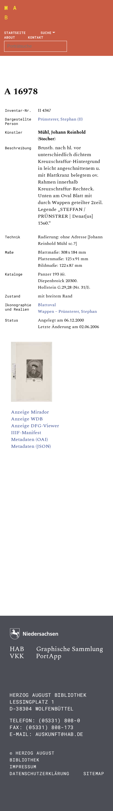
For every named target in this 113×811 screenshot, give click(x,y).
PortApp (48, 656)
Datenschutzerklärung (39, 773)
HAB (17, 649)
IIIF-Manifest (26, 432)
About (9, 37)
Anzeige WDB (27, 419)
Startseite (15, 32)
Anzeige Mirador (30, 412)
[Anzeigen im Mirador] (31, 400)
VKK (17, 656)
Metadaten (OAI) (29, 439)
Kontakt (35, 37)
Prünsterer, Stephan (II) (60, 119)
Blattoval (47, 305)
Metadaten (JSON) (31, 446)
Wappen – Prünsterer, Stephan (67, 311)
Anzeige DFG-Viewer (35, 425)
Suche (46, 32)
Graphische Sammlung (69, 649)
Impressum (23, 766)
